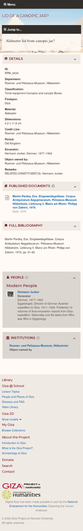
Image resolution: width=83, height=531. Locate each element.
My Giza (8, 425)
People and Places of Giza (18, 397)
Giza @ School (13, 386)
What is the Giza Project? (17, 448)
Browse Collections (13, 430)
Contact (8, 471)
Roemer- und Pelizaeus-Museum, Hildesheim (38, 345)
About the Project (16, 437)
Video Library (10, 407)
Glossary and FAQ (13, 402)
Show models (10, 419)
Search (7, 466)
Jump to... (14, 29)
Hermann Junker (28, 292)
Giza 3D (8, 414)
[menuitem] (41, 419)
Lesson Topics (10, 391)
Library (7, 380)
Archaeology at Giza (14, 453)
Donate (8, 460)
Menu (11, 4)
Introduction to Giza (14, 443)
